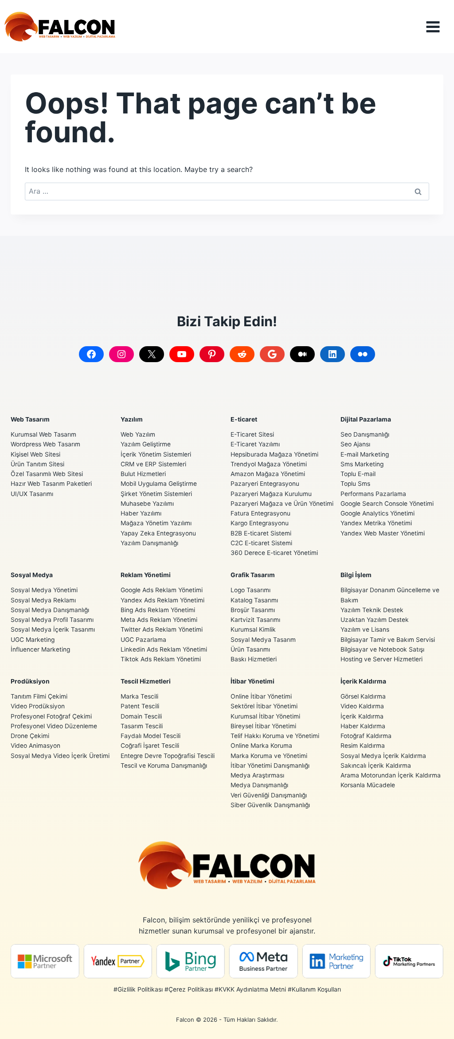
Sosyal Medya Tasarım (263, 639)
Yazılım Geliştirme (146, 444)
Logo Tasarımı (250, 590)
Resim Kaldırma (362, 745)
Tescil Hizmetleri (146, 681)
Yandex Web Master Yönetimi (382, 533)
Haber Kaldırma (362, 726)
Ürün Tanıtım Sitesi (37, 464)
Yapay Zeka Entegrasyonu (158, 533)
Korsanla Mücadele (367, 785)
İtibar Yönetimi (252, 681)
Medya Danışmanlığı (259, 785)
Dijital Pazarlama (365, 419)
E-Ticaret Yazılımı (255, 444)
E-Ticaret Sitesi (252, 434)
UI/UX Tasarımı (32, 493)
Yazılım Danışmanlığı (149, 543)
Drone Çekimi (30, 735)
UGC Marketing (33, 639)
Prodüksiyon (30, 681)
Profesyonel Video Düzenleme (54, 726)
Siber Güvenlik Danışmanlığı (270, 805)
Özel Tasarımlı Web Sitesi (47, 473)
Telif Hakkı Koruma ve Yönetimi (275, 735)
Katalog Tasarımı (254, 600)
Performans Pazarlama (373, 493)
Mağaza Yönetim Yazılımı (156, 523)
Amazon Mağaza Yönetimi (268, 473)
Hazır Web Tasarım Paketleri (51, 483)
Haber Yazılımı (141, 513)
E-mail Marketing (364, 454)
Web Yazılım (138, 434)
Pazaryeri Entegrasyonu (265, 483)
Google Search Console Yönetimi (387, 503)
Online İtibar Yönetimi (261, 696)
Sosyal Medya (32, 574)
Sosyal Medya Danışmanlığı (50, 609)
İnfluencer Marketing (40, 649)
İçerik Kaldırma (363, 681)
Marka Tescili (139, 696)
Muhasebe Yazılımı (147, 503)
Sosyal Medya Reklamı (43, 600)
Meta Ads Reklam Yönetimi (159, 619)
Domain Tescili (141, 716)
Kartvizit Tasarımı (255, 619)
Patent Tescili (140, 706)
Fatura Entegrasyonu (260, 513)
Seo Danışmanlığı (364, 434)
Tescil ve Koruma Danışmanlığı (164, 765)
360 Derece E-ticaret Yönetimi (274, 552)
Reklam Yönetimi (146, 574)
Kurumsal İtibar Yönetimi (265, 716)
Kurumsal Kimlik (253, 629)
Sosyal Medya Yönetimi (44, 590)
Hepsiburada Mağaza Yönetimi (274, 454)
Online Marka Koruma (261, 745)
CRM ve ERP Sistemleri (153, 464)
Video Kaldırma (362, 706)
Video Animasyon (35, 745)
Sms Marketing (362, 464)
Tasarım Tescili (142, 726)
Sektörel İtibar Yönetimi (264, 706)
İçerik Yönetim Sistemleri (156, 454)
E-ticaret (244, 419)
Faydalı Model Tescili (150, 735)
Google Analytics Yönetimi (377, 513)
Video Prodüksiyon (38, 706)
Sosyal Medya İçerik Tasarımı (53, 629)
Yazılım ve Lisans (364, 629)
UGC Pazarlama (143, 639)
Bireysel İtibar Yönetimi (263, 726)
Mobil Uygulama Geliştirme (159, 483)
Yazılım (132, 419)
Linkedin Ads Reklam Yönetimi (164, 649)
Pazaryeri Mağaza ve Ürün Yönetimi (282, 503)
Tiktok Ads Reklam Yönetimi (161, 659)
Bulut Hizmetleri (143, 473)
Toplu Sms (355, 483)
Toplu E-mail (358, 473)
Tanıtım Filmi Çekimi (39, 696)
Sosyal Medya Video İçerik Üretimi (60, 755)
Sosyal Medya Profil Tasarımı (52, 619)
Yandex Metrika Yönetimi (376, 523)
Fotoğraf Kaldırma (365, 735)
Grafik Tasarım (253, 574)
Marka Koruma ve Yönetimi (269, 755)
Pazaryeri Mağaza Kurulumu (271, 493)
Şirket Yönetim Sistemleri (156, 493)
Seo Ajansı (355, 444)
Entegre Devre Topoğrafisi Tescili (168, 755)
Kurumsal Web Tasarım (43, 434)
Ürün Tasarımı (250, 649)
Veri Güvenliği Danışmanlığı (269, 795)
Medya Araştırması (257, 775)
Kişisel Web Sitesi (35, 454)
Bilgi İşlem (356, 574)
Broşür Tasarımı (253, 609)
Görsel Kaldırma (363, 696)
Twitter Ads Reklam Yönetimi (162, 629)
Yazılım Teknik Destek (371, 609)
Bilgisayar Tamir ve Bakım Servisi (387, 639)
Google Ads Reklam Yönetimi (162, 590)
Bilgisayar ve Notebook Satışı (382, 649)
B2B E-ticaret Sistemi (261, 533)
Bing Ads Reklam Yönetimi (158, 609)
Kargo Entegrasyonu (260, 523)
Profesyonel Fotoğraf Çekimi (51, 716)
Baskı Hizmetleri (254, 659)
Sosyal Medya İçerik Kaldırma (383, 755)
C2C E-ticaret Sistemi (261, 543)
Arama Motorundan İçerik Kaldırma (390, 775)
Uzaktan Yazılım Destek (374, 619)
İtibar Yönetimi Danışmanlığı (270, 765)
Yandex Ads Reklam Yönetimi (162, 600)
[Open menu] (439, 26)
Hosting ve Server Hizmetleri (381, 659)
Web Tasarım (30, 419)
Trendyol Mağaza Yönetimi (269, 464)
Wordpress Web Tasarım (45, 444)
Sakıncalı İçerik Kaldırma (375, 765)
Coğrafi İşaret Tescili (150, 745)
